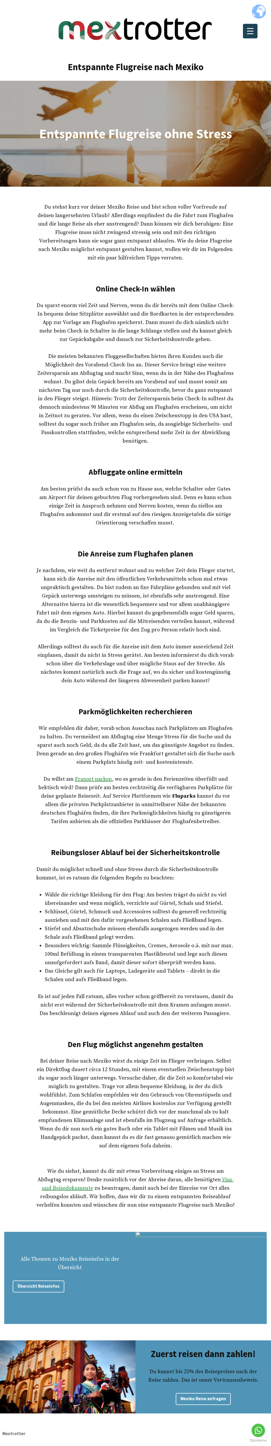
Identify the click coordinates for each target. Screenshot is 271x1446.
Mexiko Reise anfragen (203, 1399)
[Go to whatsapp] (258, 1430)
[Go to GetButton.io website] (258, 1440)
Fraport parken (93, 779)
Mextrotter (13, 1433)
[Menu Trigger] (250, 31)
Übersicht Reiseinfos (38, 1286)
